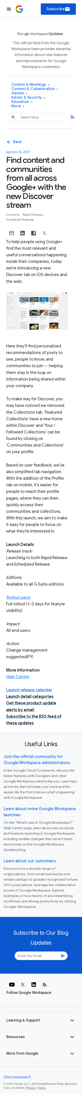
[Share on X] (44, 233)
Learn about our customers (30, 860)
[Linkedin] (33, 984)
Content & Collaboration (34, 89)
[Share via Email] (11, 233)
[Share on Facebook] (33, 233)
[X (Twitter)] (22, 984)
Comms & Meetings (30, 85)
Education (21, 102)
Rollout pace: (18, 597)
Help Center (17, 676)
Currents (13, 215)
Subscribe (58, 9)
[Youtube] (11, 984)
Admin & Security (28, 97)
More (17, 106)
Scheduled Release (20, 220)
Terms (42, 1088)
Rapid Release (33, 215)
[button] (41, 1020)
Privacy (31, 1088)
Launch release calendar (29, 689)
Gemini (19, 93)
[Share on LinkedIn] (22, 233)
